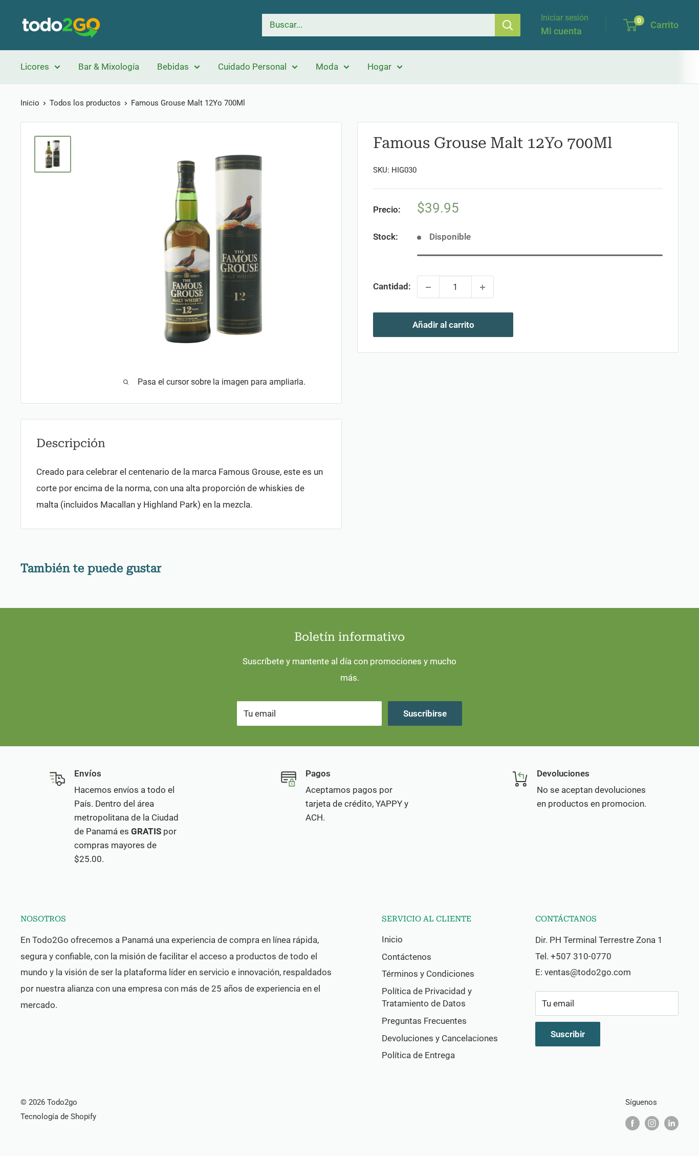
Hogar (379, 66)
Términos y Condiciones (428, 974)
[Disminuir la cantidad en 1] (428, 287)
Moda (327, 66)
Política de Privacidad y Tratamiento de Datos (427, 997)
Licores (34, 66)
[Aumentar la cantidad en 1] (482, 287)
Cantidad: (392, 287)
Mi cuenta (561, 31)
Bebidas (173, 66)
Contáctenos (406, 957)
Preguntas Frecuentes (424, 1021)
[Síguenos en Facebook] (632, 1123)
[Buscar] (507, 25)
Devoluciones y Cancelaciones (440, 1038)
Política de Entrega (418, 1055)
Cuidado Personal (252, 66)
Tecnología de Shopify (58, 1116)
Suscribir (568, 1034)
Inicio (29, 103)
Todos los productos (85, 103)
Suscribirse (425, 713)
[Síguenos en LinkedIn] (671, 1123)
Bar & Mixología (108, 66)
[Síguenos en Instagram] (652, 1123)
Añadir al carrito (443, 325)
